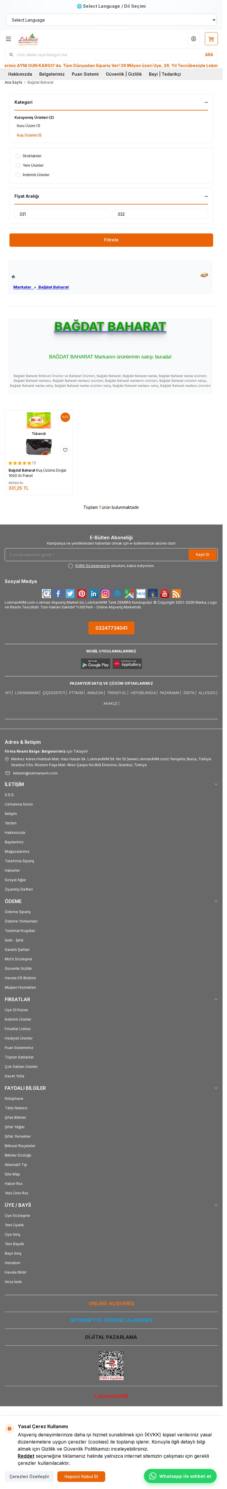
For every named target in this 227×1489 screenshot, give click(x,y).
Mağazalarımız (17, 851)
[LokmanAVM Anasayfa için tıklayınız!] (40, 276)
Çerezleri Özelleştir (29, 1476)
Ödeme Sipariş (17, 912)
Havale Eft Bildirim (20, 978)
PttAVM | (77, 693)
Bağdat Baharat (53, 287)
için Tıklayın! (46, 751)
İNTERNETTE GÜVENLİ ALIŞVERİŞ (111, 1320)
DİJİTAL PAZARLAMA (111, 1337)
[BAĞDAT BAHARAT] (204, 274)
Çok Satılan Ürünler (21, 1066)
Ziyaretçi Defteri (19, 889)
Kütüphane (14, 1098)
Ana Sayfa (13, 82)
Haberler (12, 870)
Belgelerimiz (52, 74)
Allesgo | (208, 693)
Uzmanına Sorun (19, 804)
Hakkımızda (20, 74)
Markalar (23, 287)
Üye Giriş (12, 1234)
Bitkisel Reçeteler (20, 1146)
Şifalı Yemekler (18, 1136)
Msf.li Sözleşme (18, 959)
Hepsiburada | (144, 693)
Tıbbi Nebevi (16, 1108)
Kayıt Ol (202, 554)
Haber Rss (14, 1183)
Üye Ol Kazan (16, 1010)
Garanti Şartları (17, 949)
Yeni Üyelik (14, 1225)
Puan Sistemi (85, 74)
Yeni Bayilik (14, 1244)
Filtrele (111, 239)
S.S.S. (9, 795)
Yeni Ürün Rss (16, 1193)
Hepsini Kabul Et (81, 1476)
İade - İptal (14, 940)
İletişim (11, 813)
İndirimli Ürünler (18, 1019)
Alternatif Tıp (16, 1164)
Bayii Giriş (13, 1253)
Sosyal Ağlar (15, 880)
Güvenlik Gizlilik (18, 968)
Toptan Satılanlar (19, 1057)
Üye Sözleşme (17, 1215)
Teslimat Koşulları (20, 930)
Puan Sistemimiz (19, 1047)
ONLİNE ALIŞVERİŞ (111, 1303)
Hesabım (12, 1263)
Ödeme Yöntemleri (21, 921)
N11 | (9, 693)
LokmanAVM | (27, 693)
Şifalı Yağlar (15, 1127)
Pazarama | (170, 693)
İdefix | (190, 693)
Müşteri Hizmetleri (20, 987)
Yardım (11, 823)
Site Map (12, 1174)
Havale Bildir (15, 1272)
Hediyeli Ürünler (19, 1038)
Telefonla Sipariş (19, 861)
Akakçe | (111, 703)
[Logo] (46, 39)
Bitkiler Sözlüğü (18, 1155)
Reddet (26, 1456)
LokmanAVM (111, 1396)
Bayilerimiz (14, 842)
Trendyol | (117, 693)
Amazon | (96, 693)
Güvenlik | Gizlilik (124, 74)
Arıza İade (13, 1281)
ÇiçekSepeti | (55, 693)
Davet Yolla (14, 1076)
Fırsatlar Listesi (18, 1029)
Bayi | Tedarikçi (165, 74)
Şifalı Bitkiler (15, 1117)
